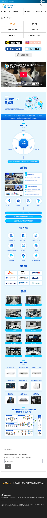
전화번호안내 (29, 482)
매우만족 (8, 457)
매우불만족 (29, 457)
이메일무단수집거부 (38, 482)
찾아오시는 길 (21, 482)
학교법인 (4, 1)
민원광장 (42, 483)
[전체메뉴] (44, 5)
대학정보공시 (7, 482)
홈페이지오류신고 (35, 483)
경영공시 (14, 482)
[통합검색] (41, 5)
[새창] (13, 43)
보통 (18, 457)
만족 (13, 457)
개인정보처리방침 (7, 483)
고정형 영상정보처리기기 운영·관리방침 (21, 483)
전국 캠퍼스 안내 (12, 1)
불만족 (23, 457)
